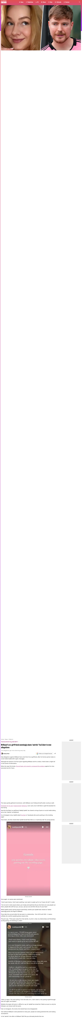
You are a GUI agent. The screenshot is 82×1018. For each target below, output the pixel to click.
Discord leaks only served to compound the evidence (30, 766)
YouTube (23, 815)
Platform (11, 739)
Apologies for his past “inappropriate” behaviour (14, 806)
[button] (55, 753)
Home (2, 739)
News (6, 739)
